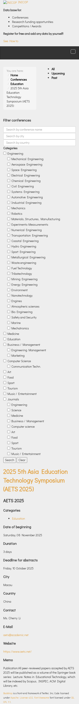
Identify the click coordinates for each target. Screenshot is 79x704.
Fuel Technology (21, 268)
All (53, 69)
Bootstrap (8, 693)
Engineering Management (28, 350)
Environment (19, 290)
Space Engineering (24, 170)
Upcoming (58, 73)
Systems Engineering (25, 192)
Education (17, 84)
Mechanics (18, 208)
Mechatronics (20, 328)
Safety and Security (23, 317)
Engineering (15, 153)
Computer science (23, 426)
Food (10, 377)
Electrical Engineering (25, 175)
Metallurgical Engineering (28, 257)
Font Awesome (41, 697)
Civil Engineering (22, 186)
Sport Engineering (23, 252)
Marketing (18, 355)
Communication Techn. (26, 366)
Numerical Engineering (26, 230)
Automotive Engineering (27, 197)
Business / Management (23, 344)
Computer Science (19, 361)
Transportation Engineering (29, 235)
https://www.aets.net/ (17, 651)
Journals (13, 399)
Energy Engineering (24, 284)
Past (54, 78)
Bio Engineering (21, 312)
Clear (21, 460)
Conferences (19, 79)
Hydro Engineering (23, 246)
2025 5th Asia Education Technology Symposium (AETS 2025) (35, 480)
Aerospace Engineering (26, 164)
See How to (10, 41)
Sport (10, 383)
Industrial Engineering (26, 203)
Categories (10, 148)
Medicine (13, 334)
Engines (16, 301)
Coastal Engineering (25, 241)
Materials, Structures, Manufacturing (35, 219)
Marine (16, 323)
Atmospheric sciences (25, 306)
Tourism (12, 388)
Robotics (16, 213)
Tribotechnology (21, 274)
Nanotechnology (21, 295)
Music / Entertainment (22, 394)
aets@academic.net (16, 635)
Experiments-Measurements (29, 224)
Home (14, 75)
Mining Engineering (24, 279)
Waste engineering (23, 263)
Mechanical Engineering (27, 159)
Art (9, 372)
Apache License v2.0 (22, 697)
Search (9, 460)
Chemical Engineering (26, 181)
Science (16, 410)
